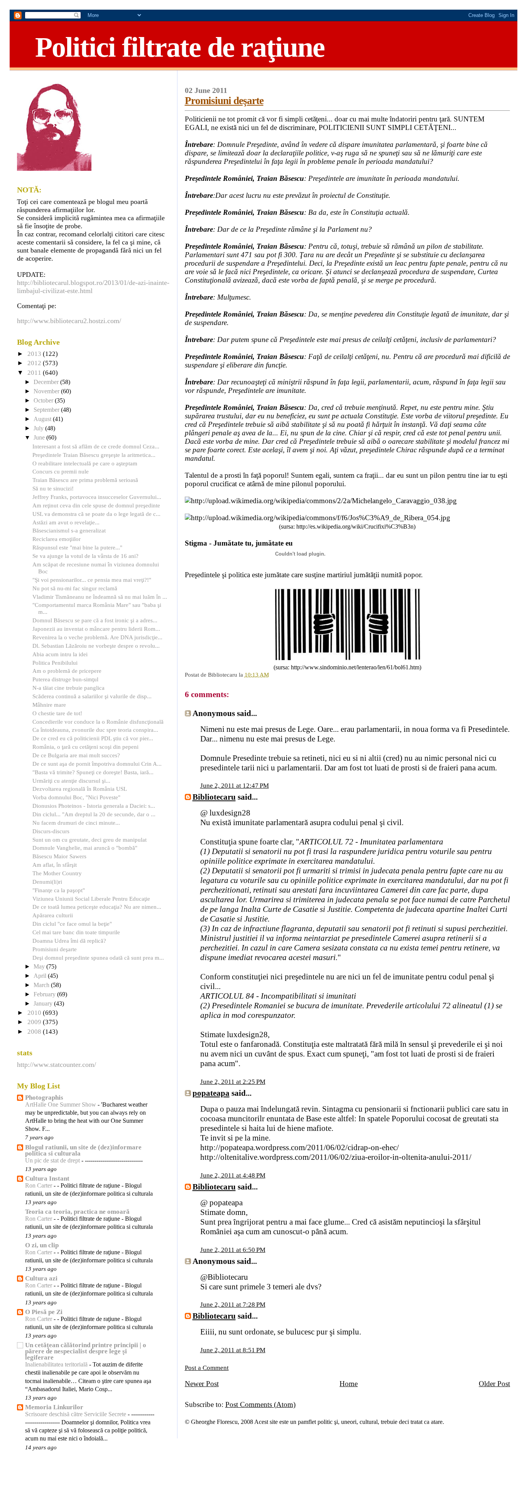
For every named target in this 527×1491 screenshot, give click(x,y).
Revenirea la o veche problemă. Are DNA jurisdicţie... (97, 637)
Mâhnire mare (49, 704)
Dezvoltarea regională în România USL (79, 788)
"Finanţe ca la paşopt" (58, 890)
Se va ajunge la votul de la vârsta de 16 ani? (85, 556)
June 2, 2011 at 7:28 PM (232, 1304)
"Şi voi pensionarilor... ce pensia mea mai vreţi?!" (91, 579)
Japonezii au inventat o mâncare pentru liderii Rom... (96, 628)
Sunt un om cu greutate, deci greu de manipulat (89, 839)
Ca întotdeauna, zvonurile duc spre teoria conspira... (95, 729)
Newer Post (202, 1384)
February (45, 994)
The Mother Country (57, 873)
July (39, 428)
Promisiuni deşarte (224, 100)
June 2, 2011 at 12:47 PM (234, 785)
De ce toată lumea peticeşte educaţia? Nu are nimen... (96, 906)
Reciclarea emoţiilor (56, 539)
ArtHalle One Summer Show (61, 1104)
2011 (35, 372)
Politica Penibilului (55, 662)
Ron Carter (39, 1185)
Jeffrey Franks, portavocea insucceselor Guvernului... (96, 497)
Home (349, 1384)
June (40, 437)
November (47, 391)
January (44, 1003)
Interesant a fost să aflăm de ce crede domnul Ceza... (95, 446)
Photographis (44, 1097)
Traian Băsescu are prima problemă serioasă (85, 480)
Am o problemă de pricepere (66, 670)
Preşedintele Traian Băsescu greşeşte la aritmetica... (93, 455)
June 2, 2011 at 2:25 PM (232, 1081)
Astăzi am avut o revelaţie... (66, 522)
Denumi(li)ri (47, 881)
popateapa (211, 1093)
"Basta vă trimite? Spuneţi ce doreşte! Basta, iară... (93, 772)
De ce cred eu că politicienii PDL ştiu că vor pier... (92, 738)
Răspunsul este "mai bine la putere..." (77, 547)
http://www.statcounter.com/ (56, 1064)
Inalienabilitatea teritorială (57, 1364)
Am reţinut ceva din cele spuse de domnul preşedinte (96, 505)
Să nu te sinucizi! (53, 488)
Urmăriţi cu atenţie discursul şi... (71, 780)
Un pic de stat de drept (53, 1160)
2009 (35, 1022)
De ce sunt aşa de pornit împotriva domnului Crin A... (97, 763)
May (40, 966)
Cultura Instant (47, 1178)
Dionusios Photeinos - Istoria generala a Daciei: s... (93, 805)
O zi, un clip (42, 1245)
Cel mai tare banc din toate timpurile (76, 932)
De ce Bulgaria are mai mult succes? (76, 755)
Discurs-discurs (50, 831)
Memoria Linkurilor (54, 1407)
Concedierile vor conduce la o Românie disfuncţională (98, 721)
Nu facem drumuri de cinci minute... (76, 822)
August (43, 419)
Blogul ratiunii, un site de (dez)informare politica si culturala (83, 1150)
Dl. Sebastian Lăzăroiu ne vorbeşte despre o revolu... (96, 645)
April (41, 975)
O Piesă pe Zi (43, 1312)
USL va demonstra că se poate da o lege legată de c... (96, 513)
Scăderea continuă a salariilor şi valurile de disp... (92, 696)
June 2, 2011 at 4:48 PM (232, 1175)
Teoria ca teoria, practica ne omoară (77, 1211)
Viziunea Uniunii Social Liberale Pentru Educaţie (91, 898)
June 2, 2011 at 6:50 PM (232, 1249)
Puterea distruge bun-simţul (65, 679)
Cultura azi (41, 1278)
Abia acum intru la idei (60, 654)
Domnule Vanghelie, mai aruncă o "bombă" (84, 847)
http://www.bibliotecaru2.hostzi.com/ (69, 321)
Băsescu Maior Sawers (59, 856)
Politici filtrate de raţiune (179, 47)
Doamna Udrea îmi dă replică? (69, 940)
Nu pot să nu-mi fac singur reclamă (74, 588)
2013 (35, 353)
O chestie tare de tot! (57, 713)
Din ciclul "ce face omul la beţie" (72, 923)
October (44, 400)
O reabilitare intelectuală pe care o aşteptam (84, 463)
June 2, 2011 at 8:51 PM (232, 1350)
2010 (35, 1012)
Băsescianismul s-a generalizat (69, 530)
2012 (35, 363)
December (47, 382)
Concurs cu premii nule (60, 471)
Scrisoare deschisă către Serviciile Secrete (76, 1414)
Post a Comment (207, 1367)
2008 (35, 1031)
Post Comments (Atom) (260, 1404)
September (47, 409)
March (42, 985)
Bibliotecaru (214, 797)
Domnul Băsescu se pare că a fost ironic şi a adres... (94, 620)
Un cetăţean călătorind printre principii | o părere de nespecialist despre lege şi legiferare (85, 1351)
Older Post (494, 1384)
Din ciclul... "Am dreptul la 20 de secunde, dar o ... (93, 814)
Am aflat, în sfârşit (54, 864)
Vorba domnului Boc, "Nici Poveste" (76, 797)
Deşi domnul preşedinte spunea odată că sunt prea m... (98, 957)
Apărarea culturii (52, 915)
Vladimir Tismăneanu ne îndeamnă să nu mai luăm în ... (99, 596)
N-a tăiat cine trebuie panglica (68, 687)
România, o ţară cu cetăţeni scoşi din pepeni (85, 746)
